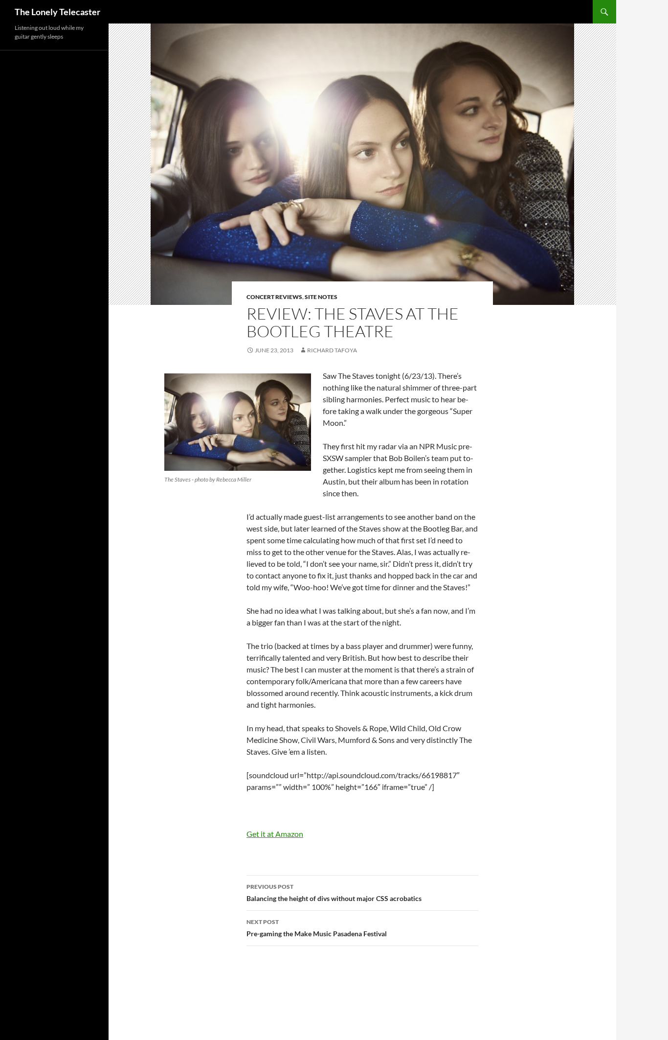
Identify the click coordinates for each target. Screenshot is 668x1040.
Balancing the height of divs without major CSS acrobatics (334, 892)
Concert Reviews (274, 296)
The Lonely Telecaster (57, 11)
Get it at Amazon (274, 833)
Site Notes (321, 296)
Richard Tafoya (332, 350)
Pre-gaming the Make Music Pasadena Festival (316, 928)
